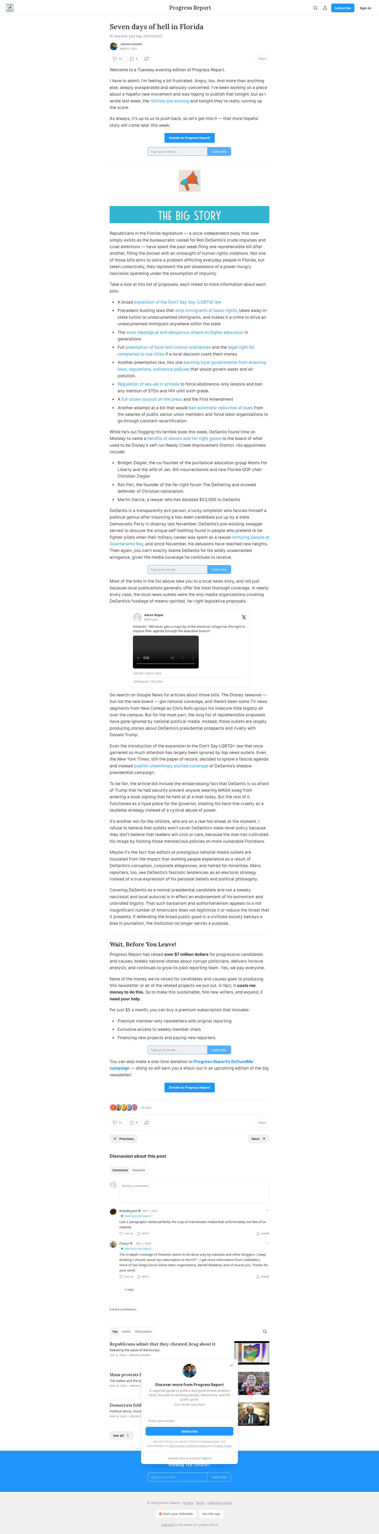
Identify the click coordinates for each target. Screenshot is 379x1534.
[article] (189, 1352)
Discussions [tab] (143, 1331)
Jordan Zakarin (131, 44)
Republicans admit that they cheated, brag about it (162, 1344)
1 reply (129, 1290)
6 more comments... (124, 1309)
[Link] (103, 944)
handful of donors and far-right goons (184, 438)
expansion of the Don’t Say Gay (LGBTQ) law (177, 302)
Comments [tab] (120, 1170)
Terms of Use (210, 1441)
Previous (126, 1138)
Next (256, 1138)
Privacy (188, 1503)
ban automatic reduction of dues (221, 407)
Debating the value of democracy (135, 1350)
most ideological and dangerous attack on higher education (184, 332)
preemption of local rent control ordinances (168, 347)
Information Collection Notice (188, 1446)
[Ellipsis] (267, 1210)
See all (118, 1435)
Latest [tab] (126, 1331)
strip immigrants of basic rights (206, 310)
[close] (231, 1365)
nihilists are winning (169, 100)
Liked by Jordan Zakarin (138, 1216)
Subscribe (343, 8)
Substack (167, 1525)
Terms (200, 1503)
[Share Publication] (325, 8)
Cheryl (124, 1243)
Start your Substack (178, 1514)
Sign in (365, 8)
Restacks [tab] (138, 1170)
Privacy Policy (222, 1446)
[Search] (315, 8)
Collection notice (219, 1503)
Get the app (211, 1514)
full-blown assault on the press (152, 399)
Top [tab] (114, 1331)
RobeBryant (128, 1211)
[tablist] (129, 1170)
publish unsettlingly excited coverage (171, 765)
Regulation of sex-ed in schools (148, 384)
